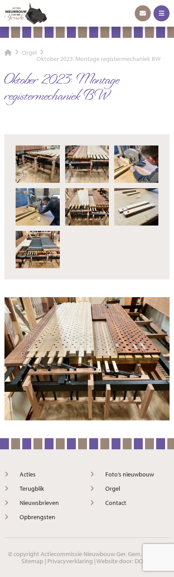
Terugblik (32, 488)
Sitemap (32, 561)
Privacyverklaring (70, 561)
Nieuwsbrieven (39, 502)
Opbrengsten (37, 517)
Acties (28, 474)
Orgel (112, 488)
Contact (115, 502)
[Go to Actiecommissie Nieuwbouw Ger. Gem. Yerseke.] (8, 52)
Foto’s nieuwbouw (129, 474)
